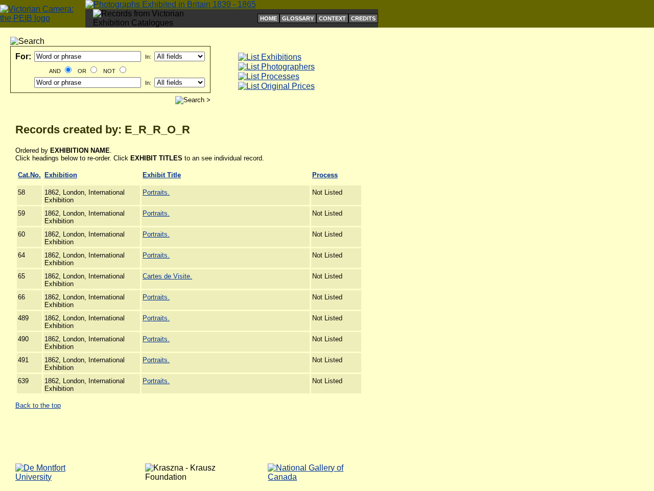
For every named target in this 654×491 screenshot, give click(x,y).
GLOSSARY (298, 18)
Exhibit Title (162, 175)
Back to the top (38, 405)
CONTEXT (332, 18)
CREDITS (363, 18)
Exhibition (60, 175)
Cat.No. (29, 175)
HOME (268, 18)
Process (325, 175)
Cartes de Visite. (167, 276)
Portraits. (156, 192)
